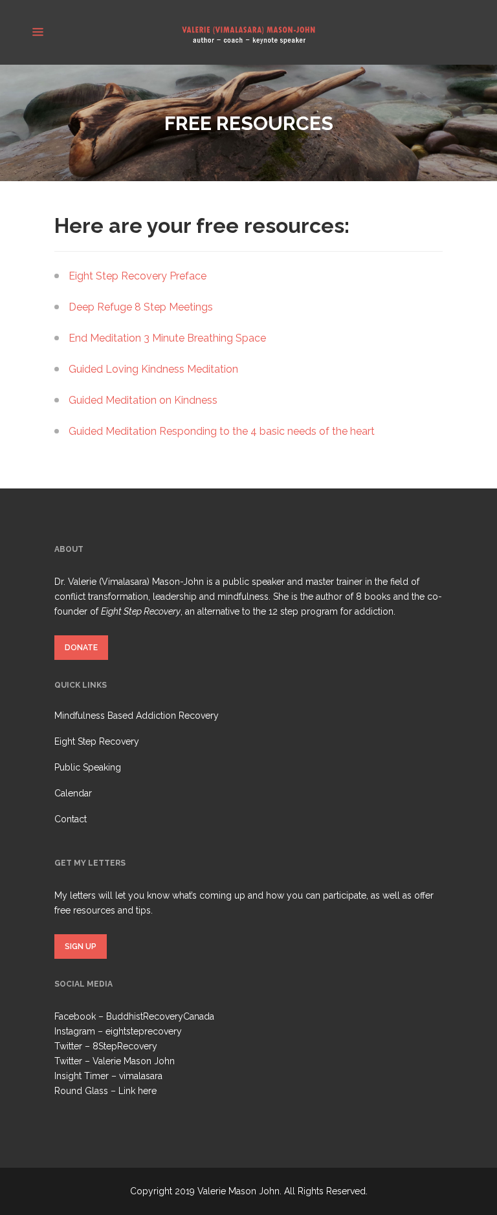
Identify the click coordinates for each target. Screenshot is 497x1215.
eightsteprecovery (143, 1031)
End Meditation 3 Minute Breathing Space (167, 338)
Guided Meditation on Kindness (143, 400)
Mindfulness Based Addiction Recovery (136, 715)
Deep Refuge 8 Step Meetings (141, 307)
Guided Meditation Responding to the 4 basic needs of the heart (222, 431)
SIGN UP (80, 946)
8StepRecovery (125, 1046)
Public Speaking (87, 767)
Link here (137, 1091)
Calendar (73, 793)
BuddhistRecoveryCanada (160, 1016)
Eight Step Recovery (96, 741)
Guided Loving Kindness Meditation (153, 369)
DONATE (81, 647)
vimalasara (140, 1076)
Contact (70, 819)
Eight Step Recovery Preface (137, 276)
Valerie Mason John (134, 1061)
